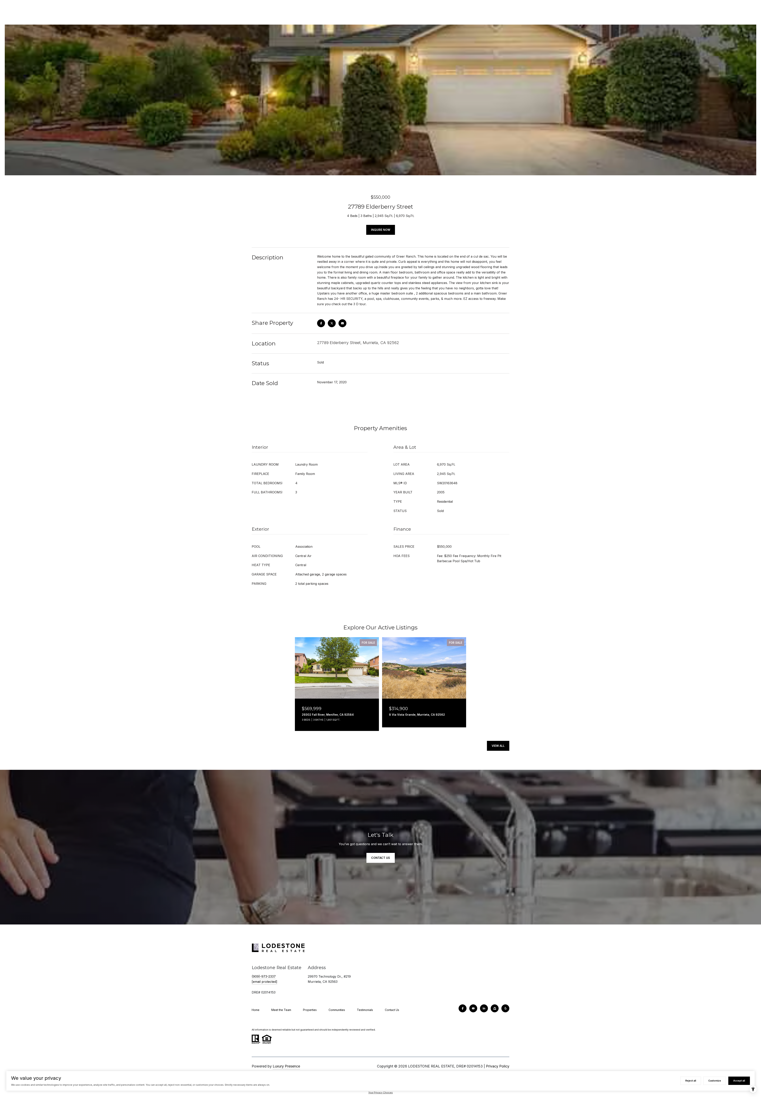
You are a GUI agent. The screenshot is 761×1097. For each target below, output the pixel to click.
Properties (310, 1010)
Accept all (739, 1080)
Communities (337, 1010)
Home (255, 1010)
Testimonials (365, 1010)
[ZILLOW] (495, 1008)
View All (498, 745)
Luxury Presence (286, 1066)
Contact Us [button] (380, 857)
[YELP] (505, 1008)
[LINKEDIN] (484, 1008)
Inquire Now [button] (380, 229)
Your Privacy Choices (380, 1092)
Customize (714, 1080)
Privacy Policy (497, 1066)
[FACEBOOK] (463, 1008)
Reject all (690, 1080)
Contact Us (392, 1010)
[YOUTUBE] (473, 1008)
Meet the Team (281, 1010)
